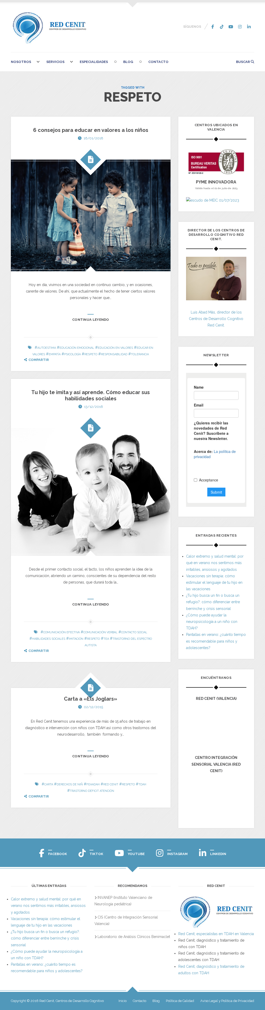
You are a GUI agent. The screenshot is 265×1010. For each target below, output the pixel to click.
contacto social (134, 632)
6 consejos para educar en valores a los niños (90, 130)
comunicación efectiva (61, 632)
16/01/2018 (93, 138)
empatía (55, 354)
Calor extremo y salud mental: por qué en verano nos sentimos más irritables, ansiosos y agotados (215, 562)
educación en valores (115, 348)
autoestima (46, 348)
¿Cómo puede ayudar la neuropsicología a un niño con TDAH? (211, 621)
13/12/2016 (93, 407)
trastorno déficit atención (92, 791)
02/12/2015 (93, 707)
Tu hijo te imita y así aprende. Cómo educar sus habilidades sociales (90, 395)
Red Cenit (110, 784)
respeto (90, 354)
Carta (48, 784)
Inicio (123, 1001)
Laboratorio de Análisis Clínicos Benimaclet (134, 937)
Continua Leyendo (90, 320)
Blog (128, 62)
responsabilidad (114, 354)
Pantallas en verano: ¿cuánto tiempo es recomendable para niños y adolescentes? (216, 641)
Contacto (158, 62)
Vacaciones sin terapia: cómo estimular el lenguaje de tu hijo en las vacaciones (214, 582)
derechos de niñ (70, 784)
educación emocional (77, 348)
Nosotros (21, 62)
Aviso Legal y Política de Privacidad (227, 1001)
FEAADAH (93, 784)
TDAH (142, 784)
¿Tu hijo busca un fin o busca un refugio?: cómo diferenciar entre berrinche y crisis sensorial (213, 601)
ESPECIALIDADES (94, 62)
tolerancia (140, 354)
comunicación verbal (100, 632)
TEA (106, 639)
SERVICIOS (55, 62)
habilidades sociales (48, 639)
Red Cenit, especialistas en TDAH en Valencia (216, 934)
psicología (72, 354)
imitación (76, 639)
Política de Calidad (180, 1001)
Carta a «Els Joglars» (90, 699)
